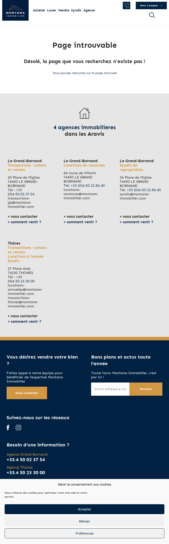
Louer (51, 10)
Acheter (39, 10)
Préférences (85, 533)
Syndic (76, 10)
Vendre (63, 10)
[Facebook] (8, 428)
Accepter (84, 509)
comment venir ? (26, 222)
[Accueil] (15, 10)
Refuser (84, 521)
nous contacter (24, 216)
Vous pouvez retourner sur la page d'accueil (85, 73)
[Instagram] (18, 428)
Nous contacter (26, 393)
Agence (89, 10)
